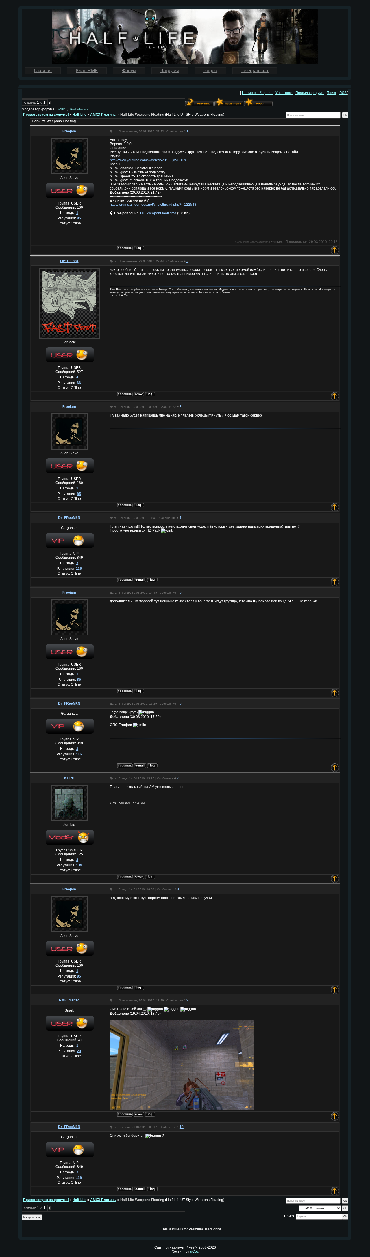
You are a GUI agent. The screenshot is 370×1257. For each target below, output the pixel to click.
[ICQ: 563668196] (150, 877)
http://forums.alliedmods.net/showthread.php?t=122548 (153, 204)
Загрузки (169, 70)
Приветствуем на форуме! (46, 114)
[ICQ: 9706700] (150, 394)
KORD (61, 109)
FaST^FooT (69, 261)
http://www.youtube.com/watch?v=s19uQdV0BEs (148, 160)
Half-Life (79, 114)
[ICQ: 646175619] (152, 580)
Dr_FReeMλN (69, 518)
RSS (343, 93)
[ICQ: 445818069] (139, 248)
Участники (284, 93)
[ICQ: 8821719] (150, 1114)
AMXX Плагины (103, 114)
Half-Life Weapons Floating (142, 114)
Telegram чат (255, 70)
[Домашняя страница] (139, 394)
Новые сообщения (257, 93)
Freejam (69, 131)
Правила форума (309, 93)
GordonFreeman (79, 109)
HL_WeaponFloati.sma (158, 213)
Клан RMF (87, 70)
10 (182, 1127)
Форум (129, 70)
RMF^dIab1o (69, 1000)
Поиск (331, 93)
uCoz (194, 1252)
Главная (43, 70)
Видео (210, 70)
